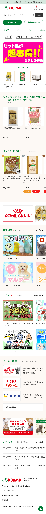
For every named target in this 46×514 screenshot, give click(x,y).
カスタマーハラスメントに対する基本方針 (17, 486)
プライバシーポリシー (10, 490)
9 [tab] (39, 67)
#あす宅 (8, 37)
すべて (6, 30)
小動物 (42, 30)
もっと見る (38, 230)
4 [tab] (18, 67)
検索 (39, 15)
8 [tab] (35, 67)
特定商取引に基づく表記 (10, 495)
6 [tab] (27, 67)
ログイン (12, 22)
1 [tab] (6, 67)
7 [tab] (31, 67)
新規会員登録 (34, 22)
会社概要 (5, 500)
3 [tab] (14, 67)
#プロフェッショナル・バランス (28, 37)
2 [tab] (10, 67)
